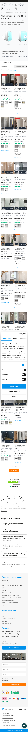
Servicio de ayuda (14, 648)
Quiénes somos (6, 588)
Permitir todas (14, 386)
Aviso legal (5, 713)
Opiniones (5, 580)
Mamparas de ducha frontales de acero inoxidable (13, 564)
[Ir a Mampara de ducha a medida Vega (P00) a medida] (20, 123)
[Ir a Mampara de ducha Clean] (20, 168)
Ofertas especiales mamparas (11, 631)
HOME (2, 12)
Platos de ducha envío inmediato (12, 597)
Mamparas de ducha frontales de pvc (10, 566)
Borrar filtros (12, 70)
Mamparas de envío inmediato (11, 595)
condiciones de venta (8, 720)
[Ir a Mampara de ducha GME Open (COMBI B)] (20, 204)
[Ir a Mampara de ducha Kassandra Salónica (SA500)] (20, 318)
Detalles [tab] (15, 338)
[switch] (24, 370)
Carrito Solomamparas (8, 618)
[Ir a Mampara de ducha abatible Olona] (20, 240)
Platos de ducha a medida (10, 602)
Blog (3, 605)
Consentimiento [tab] (6, 338)
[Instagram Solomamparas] (21, 710)
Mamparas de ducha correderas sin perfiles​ (11, 569)
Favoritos (4, 621)
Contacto (4, 590)
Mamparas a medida (7, 56)
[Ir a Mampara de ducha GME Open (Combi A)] (7, 204)
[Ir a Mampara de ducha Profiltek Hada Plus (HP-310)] (7, 277)
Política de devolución (8, 725)
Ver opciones (5, 110)
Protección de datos (8, 715)
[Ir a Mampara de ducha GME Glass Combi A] (20, 277)
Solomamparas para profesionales (12, 585)
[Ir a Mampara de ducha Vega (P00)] (20, 80)
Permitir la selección (14, 391)
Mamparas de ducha (9, 12)
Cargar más (14, 470)
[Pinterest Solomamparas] (25, 710)
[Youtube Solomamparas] (23, 710)
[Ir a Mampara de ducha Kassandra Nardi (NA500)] (7, 123)
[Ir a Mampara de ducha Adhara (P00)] (7, 168)
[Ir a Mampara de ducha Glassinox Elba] (7, 318)
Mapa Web (5, 722)
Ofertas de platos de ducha (10, 636)
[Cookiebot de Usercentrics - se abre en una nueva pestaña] (19, 334)
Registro (4, 616)
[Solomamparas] (8, 709)
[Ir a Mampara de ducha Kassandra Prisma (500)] (20, 437)
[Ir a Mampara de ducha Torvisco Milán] (7, 437)
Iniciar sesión (6, 614)
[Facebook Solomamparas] (20, 710)
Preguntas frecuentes (8, 583)
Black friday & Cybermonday (10, 634)
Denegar (14, 396)
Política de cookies (7, 718)
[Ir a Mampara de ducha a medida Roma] (7, 80)
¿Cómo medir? (6, 593)
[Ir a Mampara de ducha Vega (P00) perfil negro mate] (7, 240)
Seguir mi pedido (7, 623)
